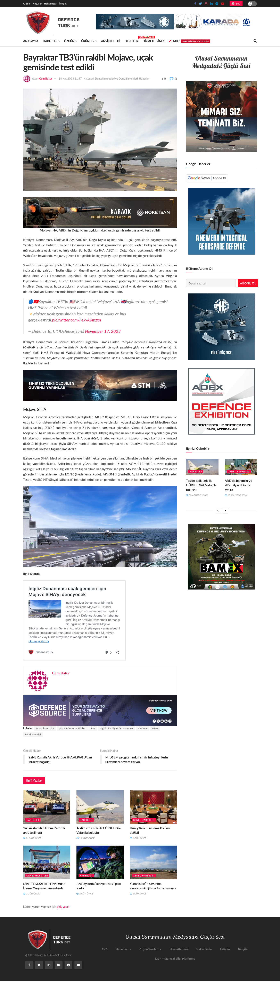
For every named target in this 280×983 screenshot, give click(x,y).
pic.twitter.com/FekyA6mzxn (76, 320)
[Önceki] (218, 510)
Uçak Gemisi (33, 734)
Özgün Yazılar (148, 949)
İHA (92, 728)
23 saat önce (86, 838)
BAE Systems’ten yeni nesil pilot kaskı (98, 885)
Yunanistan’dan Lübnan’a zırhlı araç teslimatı (44, 830)
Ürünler (87, 41)
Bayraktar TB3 (45, 728)
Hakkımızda (50, 3)
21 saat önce (33, 838)
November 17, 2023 (103, 331)
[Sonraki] (225, 510)
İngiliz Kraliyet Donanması (116, 728)
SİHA (155, 728)
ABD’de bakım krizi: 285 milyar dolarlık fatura (238, 485)
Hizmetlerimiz (153, 41)
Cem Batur (45, 78)
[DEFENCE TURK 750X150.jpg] (100, 384)
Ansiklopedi (110, 41)
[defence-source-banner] (100, 710)
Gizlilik (26, 3)
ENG (237, 3)
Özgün (69, 41)
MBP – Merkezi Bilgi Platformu (175, 958)
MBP (191, 41)
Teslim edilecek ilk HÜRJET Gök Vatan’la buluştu (98, 830)
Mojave (142, 728)
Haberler (50, 41)
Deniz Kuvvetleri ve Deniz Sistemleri (116, 78)
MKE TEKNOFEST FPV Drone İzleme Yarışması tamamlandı (44, 885)
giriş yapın (63, 906)
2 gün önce (86, 893)
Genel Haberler (144, 819)
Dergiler (131, 40)
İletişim (63, 3)
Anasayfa (30, 41)
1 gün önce (139, 838)
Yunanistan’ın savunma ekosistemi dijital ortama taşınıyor (153, 885)
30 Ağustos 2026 (198, 495)
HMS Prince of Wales (72, 728)
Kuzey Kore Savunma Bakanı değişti (150, 830)
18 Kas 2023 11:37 (70, 78)
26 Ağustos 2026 (237, 495)
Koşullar (37, 3)
